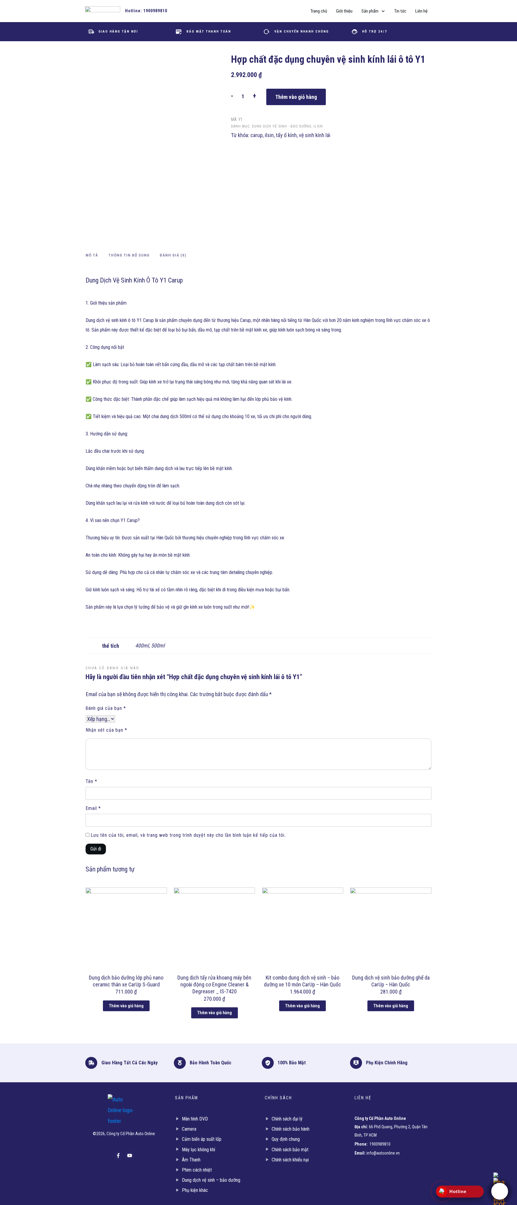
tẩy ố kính (286, 135)
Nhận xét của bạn (106, 730)
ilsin (269, 135)
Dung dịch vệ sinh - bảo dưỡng (281, 126)
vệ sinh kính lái (314, 135)
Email (93, 808)
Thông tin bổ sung (129, 255)
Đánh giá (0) (173, 255)
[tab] (92, 256)
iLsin (318, 126)
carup (256, 135)
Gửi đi (95, 849)
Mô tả (92, 255)
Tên (91, 781)
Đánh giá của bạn (106, 708)
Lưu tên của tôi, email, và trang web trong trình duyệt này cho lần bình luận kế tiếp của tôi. (188, 835)
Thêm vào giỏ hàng (296, 97)
